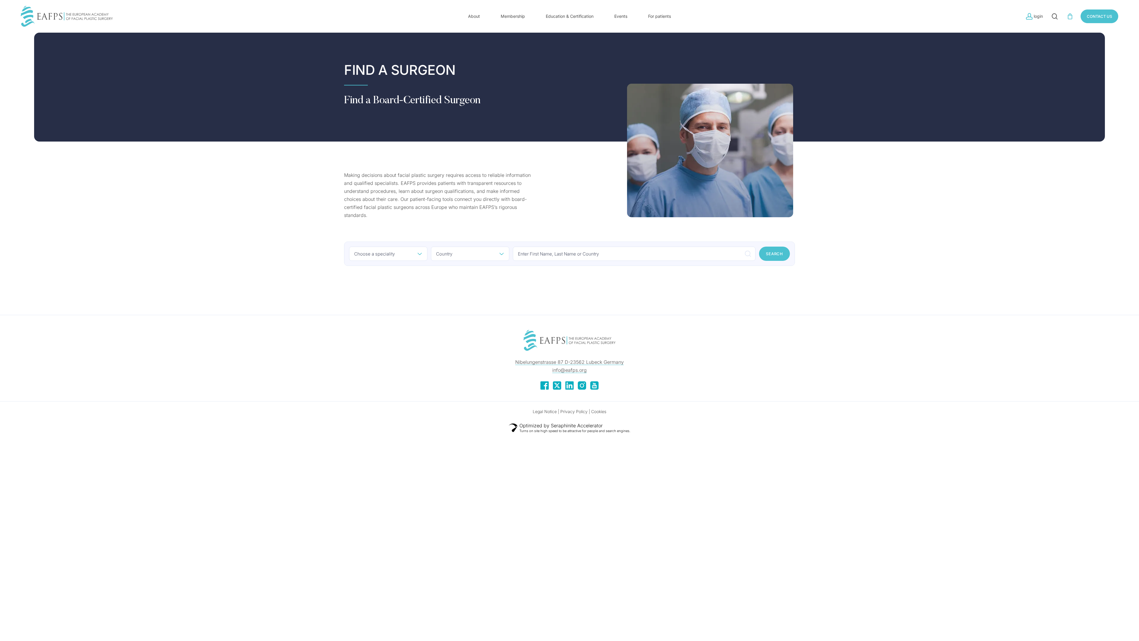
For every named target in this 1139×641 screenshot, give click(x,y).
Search (774, 253)
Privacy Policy (574, 411)
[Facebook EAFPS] (544, 388)
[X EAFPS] (557, 388)
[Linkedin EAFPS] (569, 388)
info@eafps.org (569, 370)
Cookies (598, 411)
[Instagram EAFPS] (582, 388)
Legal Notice (545, 411)
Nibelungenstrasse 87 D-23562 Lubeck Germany (569, 362)
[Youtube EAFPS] (594, 388)
